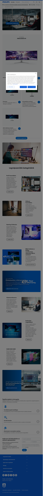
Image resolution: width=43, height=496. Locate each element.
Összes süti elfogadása (31, 86)
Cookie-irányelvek (14, 84)
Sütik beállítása (10, 86)
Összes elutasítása (23, 86)
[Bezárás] (35, 73)
